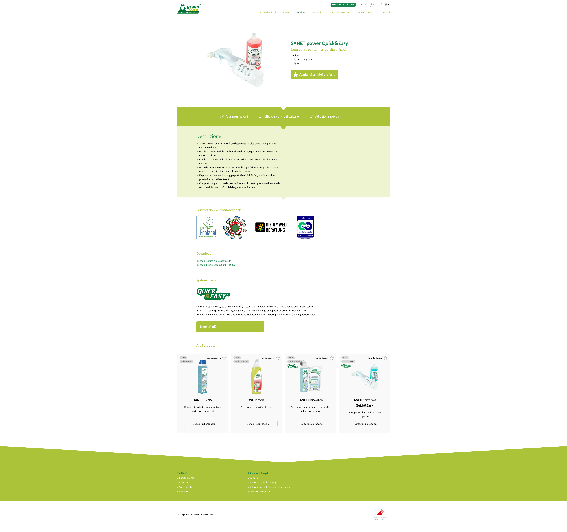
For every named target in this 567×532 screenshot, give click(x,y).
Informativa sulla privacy (263, 482)
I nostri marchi (268, 12)
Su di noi (182, 473)
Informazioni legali (258, 473)
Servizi (386, 12)
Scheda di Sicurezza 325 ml (216, 264)
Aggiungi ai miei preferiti (317, 74)
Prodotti (301, 12)
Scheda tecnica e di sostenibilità (214, 260)
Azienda (183, 482)
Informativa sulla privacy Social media (270, 487)
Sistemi (317, 12)
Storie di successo (365, 12)
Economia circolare (338, 12)
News (286, 12)
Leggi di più (208, 327)
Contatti (362, 4)
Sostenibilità (185, 487)
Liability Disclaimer (260, 491)
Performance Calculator (343, 4)
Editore (254, 477)
